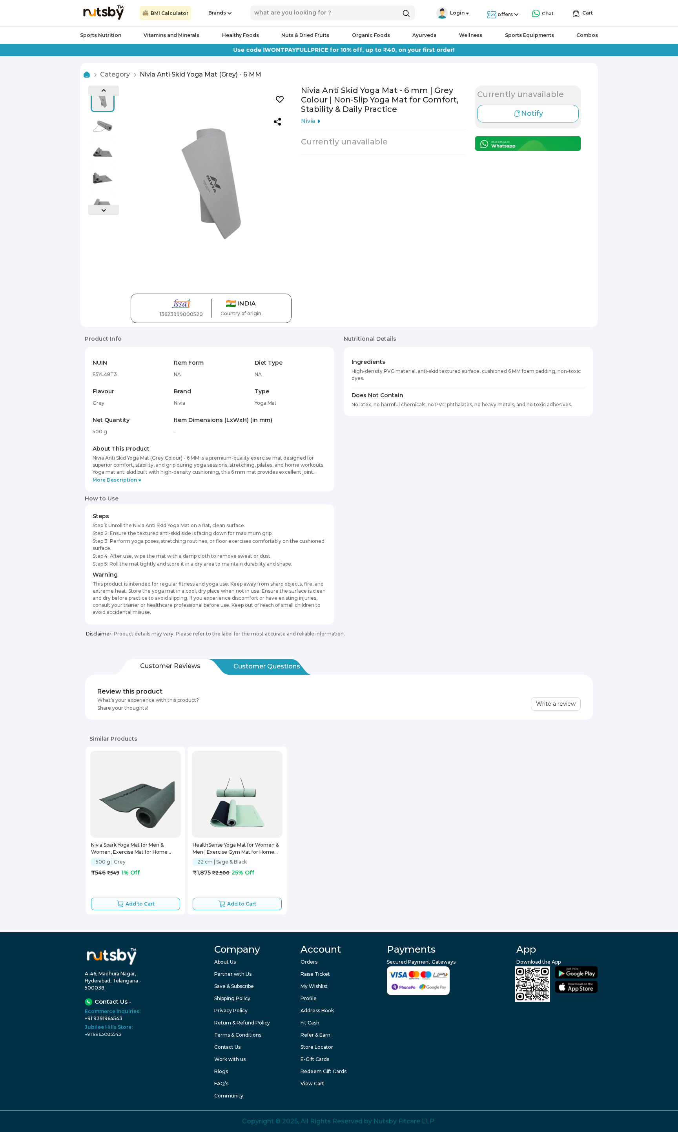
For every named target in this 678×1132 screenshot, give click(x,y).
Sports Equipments (529, 35)
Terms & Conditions (237, 1035)
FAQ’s (221, 1083)
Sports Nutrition (100, 35)
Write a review (556, 703)
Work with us (230, 1059)
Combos (587, 35)
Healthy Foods (240, 35)
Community (228, 1096)
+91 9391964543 (103, 1018)
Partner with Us (233, 974)
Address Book (317, 1010)
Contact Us (227, 1047)
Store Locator (317, 1047)
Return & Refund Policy (242, 1023)
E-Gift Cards (315, 1059)
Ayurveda (424, 35)
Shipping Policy (232, 998)
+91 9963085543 (103, 1034)
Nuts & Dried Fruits (305, 35)
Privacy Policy (231, 1010)
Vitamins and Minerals (171, 35)
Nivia (308, 120)
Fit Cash (310, 1023)
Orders (309, 962)
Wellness (470, 35)
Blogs (221, 1071)
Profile (309, 998)
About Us (225, 962)
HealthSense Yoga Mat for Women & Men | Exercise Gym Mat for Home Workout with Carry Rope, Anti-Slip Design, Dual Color (236, 849)
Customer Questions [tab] (266, 666)
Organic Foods (371, 35)
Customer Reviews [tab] (170, 666)
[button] (442, 13)
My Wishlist (314, 986)
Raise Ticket (315, 974)
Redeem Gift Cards (323, 1071)
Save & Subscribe (234, 986)
